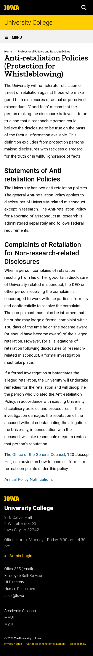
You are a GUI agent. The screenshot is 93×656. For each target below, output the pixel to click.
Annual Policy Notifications (28, 479)
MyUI (8, 624)
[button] (84, 7)
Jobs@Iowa (14, 595)
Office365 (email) (18, 569)
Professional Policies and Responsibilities (44, 51)
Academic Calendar (20, 611)
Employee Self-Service (23, 575)
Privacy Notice (13, 643)
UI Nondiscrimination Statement (46, 643)
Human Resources (19, 589)
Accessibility (78, 643)
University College (28, 23)
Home (8, 51)
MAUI (9, 617)
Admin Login (20, 555)
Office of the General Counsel (38, 454)
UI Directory (14, 582)
